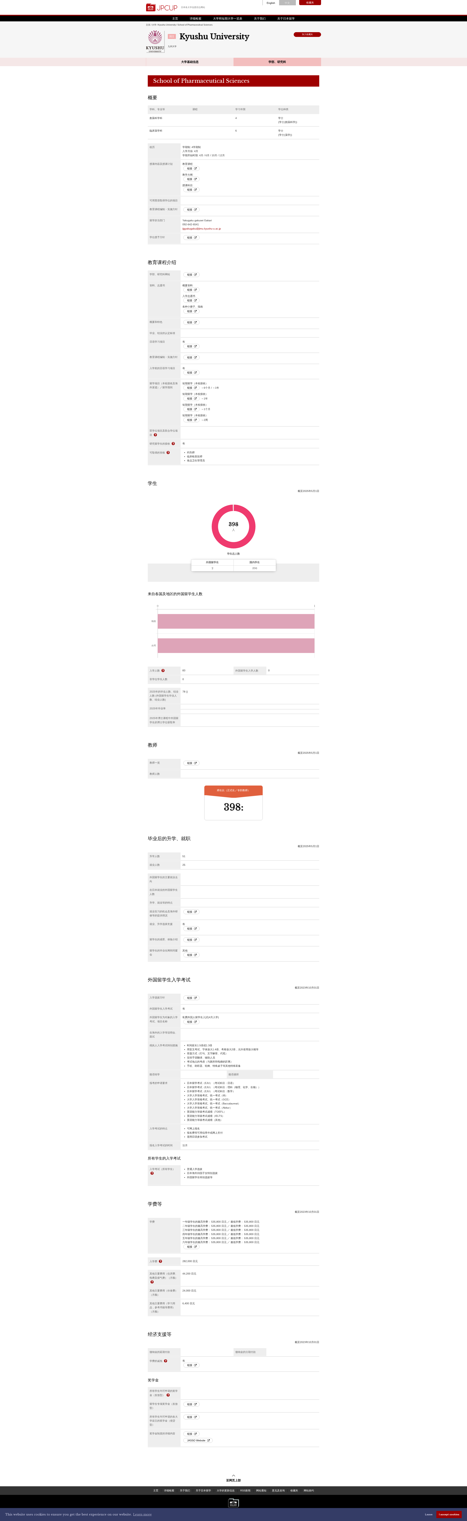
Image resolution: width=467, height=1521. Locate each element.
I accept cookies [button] (449, 1514)
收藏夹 (310, 2)
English (271, 2)
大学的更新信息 (226, 1490)
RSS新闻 (245, 1490)
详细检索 (195, 18)
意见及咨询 (278, 1490)
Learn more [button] (142, 1514)
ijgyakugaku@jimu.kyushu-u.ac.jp (201, 228)
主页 (175, 18)
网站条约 (309, 1490)
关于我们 (260, 18)
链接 (189, 168)
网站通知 (261, 1490)
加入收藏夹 (307, 34)
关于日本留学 (286, 18)
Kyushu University (167, 25)
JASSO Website (196, 1440)
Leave (429, 1514)
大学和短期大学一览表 (227, 18)
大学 (154, 25)
